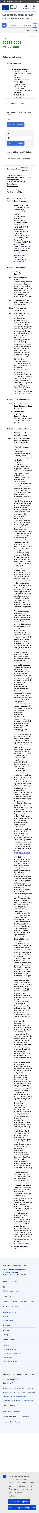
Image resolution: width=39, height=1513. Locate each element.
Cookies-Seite (23, 1483)
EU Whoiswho (7, 1357)
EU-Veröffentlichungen (10, 1361)
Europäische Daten (9, 1349)
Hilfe (4, 1287)
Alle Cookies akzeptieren (19, 1502)
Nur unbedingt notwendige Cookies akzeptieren (22, 1508)
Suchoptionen (32, 30)
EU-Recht (6, 1345)
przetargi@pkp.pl (25, 246)
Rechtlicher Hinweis (9, 1312)
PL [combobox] (9, 119)
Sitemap (5, 1335)
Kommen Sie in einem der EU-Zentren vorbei (18, 1401)
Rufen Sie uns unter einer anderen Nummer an (19, 1393)
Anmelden (26, 8)
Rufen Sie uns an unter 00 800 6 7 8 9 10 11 (18, 1389)
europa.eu (14, 1379)
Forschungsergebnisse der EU (13, 1353)
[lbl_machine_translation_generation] (9, 155)
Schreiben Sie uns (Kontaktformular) (15, 1397)
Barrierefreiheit (8, 1320)
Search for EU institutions (11, 1411)
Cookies (5, 1316)
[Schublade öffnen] (5, 38)
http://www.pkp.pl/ (20, 255)
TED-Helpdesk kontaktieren (12, 1291)
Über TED (6, 1331)
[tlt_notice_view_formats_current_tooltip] (30, 169)
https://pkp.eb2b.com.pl (22, 853)
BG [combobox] (9, 138)
